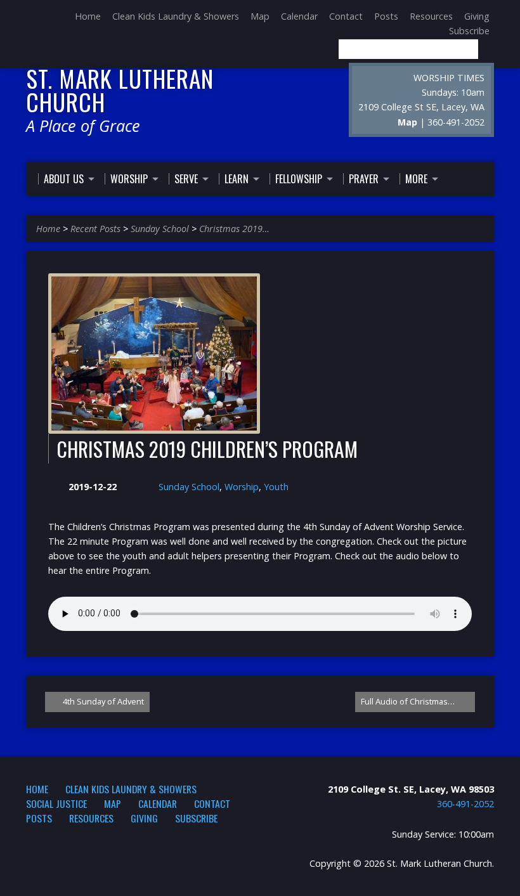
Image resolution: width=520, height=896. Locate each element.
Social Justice (56, 803)
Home (88, 16)
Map (260, 16)
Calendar (299, 16)
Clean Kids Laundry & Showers (175, 16)
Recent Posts (95, 229)
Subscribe (469, 31)
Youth (276, 487)
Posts (386, 16)
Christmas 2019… (234, 229)
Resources (431, 16)
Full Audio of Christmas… (409, 701)
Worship (241, 487)
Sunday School (160, 229)
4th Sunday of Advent (102, 701)
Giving (477, 16)
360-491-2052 (465, 804)
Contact (346, 16)
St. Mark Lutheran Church (120, 89)
